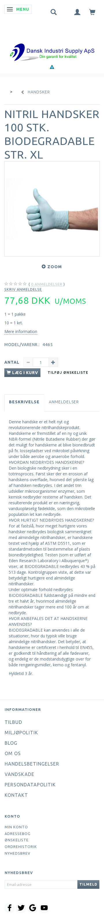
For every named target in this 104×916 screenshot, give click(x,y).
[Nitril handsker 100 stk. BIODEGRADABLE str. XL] (52, 209)
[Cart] (92, 11)
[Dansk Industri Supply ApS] (52, 43)
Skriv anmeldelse (23, 289)
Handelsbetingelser (32, 763)
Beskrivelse (24, 402)
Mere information (20, 331)
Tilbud (13, 722)
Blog (11, 743)
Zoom (54, 266)
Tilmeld (88, 884)
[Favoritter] (65, 10)
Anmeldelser (64, 402)
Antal (12, 362)
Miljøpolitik (21, 732)
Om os (13, 753)
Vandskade (19, 774)
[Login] (77, 11)
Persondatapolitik (30, 784)
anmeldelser (46, 284)
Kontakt (16, 795)
